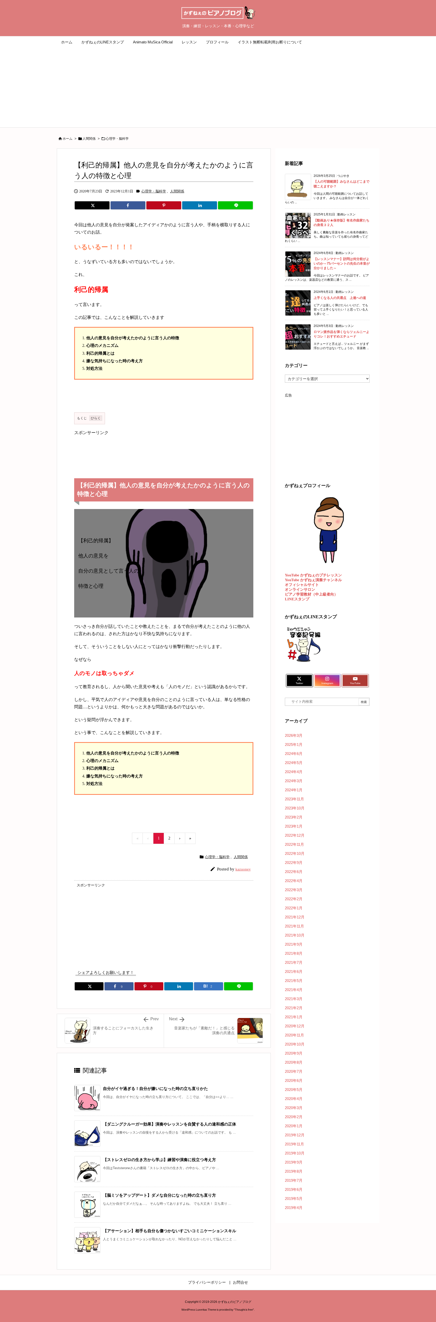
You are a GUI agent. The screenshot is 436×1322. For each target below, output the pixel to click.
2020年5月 (294, 1089)
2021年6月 (294, 971)
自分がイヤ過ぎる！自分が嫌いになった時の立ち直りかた (155, 1088)
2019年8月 (294, 1171)
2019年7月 (294, 1180)
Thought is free (244, 1309)
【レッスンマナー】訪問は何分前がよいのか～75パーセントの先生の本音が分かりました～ (342, 263)
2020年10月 (295, 1044)
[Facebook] (128, 205)
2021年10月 (295, 935)
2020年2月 (294, 1117)
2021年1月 (294, 1017)
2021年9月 (294, 944)
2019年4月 (294, 1207)
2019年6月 (294, 1189)
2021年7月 (294, 962)
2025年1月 (294, 744)
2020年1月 (294, 1126)
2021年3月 (294, 999)
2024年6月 (294, 753)
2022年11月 (294, 844)
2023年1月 (294, 826)
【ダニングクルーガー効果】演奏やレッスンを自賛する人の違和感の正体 (169, 1124)
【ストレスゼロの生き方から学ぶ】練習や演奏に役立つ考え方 (159, 1160)
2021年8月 (294, 953)
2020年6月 (294, 1080)
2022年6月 (294, 871)
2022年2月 (294, 899)
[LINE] (235, 205)
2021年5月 (294, 980)
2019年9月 (294, 1162)
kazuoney (243, 869)
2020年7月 (294, 1071)
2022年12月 (295, 835)
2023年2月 (294, 817)
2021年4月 (294, 990)
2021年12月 (295, 917)
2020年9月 (294, 1053)
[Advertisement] (218, 89)
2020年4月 (294, 1098)
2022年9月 (294, 862)
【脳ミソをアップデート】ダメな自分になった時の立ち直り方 (159, 1195)
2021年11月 (294, 926)
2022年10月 (295, 853)
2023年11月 (294, 799)
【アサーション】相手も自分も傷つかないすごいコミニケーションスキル (169, 1231)
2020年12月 (295, 1026)
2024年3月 (294, 781)
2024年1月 (294, 790)
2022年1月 (294, 908)
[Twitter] (92, 205)
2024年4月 (294, 772)
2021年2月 (294, 1008)
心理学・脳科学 (117, 138)
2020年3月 (294, 1108)
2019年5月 (294, 1198)
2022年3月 (294, 890)
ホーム (67, 138)
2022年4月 (294, 881)
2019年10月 (295, 1153)
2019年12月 (295, 1135)
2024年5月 (294, 763)
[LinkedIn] (199, 205)
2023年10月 (295, 808)
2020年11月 (294, 1035)
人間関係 (89, 138)
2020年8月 (294, 1062)
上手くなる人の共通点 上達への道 (340, 298)
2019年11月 (294, 1144)
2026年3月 (294, 735)
